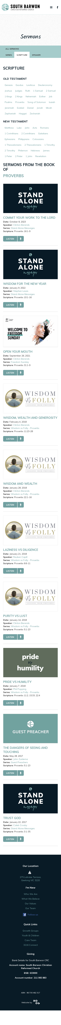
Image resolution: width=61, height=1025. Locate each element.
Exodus (19, 85)
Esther (42, 96)
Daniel (30, 107)
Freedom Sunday (20, 362)
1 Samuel (38, 90)
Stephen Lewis (20, 291)
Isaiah (52, 102)
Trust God (12, 818)
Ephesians (10, 139)
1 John (29, 156)
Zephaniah (10, 113)
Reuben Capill (20, 557)
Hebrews (35, 150)
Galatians (43, 133)
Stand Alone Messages (23, 228)
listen (10, 238)
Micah (49, 107)
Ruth (27, 90)
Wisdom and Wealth (20, 484)
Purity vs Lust (15, 616)
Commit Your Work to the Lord (29, 218)
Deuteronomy (45, 85)
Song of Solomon (37, 102)
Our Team (30, 908)
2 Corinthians (28, 133)
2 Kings (19, 96)
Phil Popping (19, 689)
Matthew (9, 127)
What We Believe (31, 898)
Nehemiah (31, 96)
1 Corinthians (11, 133)
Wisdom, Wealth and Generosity (30, 418)
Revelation (40, 156)
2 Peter (19, 156)
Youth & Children (30, 935)
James (46, 150)
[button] (51, 7)
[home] (30, 7)
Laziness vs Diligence (20, 550)
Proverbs (19, 102)
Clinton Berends (21, 224)
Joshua (8, 90)
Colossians (38, 139)
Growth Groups (30, 930)
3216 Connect (30, 945)
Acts (35, 127)
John (27, 127)
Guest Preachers (19, 762)
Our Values (30, 903)
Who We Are (30, 894)
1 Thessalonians (13, 144)
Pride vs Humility (17, 682)
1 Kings (8, 96)
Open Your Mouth (17, 351)
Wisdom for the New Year (24, 284)
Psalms (8, 102)
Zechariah (35, 113)
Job (50, 96)
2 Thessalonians (33, 144)
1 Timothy (49, 144)
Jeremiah (9, 107)
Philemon (23, 150)
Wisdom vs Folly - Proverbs (25, 428)
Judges (18, 90)
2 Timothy (10, 150)
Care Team (30, 940)
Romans (44, 127)
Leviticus (30, 85)
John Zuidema (20, 759)
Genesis (9, 85)
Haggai (23, 113)
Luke (19, 127)
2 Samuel (51, 90)
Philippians (23, 139)
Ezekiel (20, 107)
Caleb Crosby (20, 825)
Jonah (40, 107)
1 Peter (8, 156)
